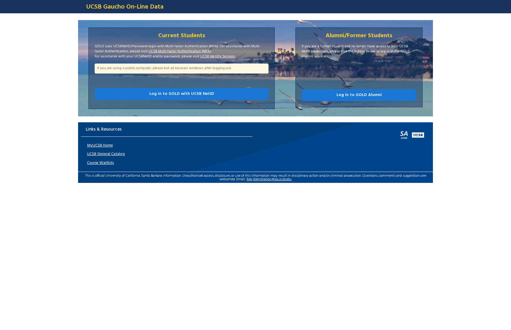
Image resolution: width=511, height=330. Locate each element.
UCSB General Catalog (106, 154)
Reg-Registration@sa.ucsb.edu (269, 179)
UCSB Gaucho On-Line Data (125, 7)
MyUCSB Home (100, 145)
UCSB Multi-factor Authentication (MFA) (179, 51)
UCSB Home (418, 135)
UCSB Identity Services (217, 56)
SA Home (404, 135)
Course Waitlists (100, 163)
